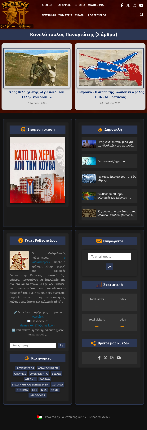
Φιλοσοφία (96, 5)
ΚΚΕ (34, 390)
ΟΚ (109, 266)
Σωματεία (65, 15)
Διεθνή (30, 379)
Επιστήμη (49, 15)
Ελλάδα (45, 379)
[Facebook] (122, 5)
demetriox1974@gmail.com (37, 325)
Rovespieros (25, 368)
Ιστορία (80, 5)
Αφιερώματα (39, 373)
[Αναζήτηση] (142, 15)
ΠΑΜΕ (54, 390)
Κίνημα (22, 390)
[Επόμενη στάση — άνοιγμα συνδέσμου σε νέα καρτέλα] (37, 170)
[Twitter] (128, 5)
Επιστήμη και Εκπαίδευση (30, 384)
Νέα (44, 390)
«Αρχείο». (38, 316)
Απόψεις (64, 5)
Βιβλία (79, 15)
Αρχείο (47, 5)
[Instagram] (134, 5)
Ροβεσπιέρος (97, 15)
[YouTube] (141, 5)
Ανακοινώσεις (48, 368)
